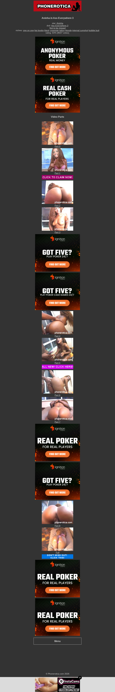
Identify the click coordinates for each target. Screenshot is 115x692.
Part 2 (57, 205)
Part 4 (57, 336)
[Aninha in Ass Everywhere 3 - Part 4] (57, 333)
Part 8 (57, 526)
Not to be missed (58, 28)
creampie (54, 30)
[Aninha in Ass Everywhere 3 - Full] (57, 550)
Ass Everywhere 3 (59, 25)
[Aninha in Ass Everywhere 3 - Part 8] (57, 523)
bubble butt (94, 30)
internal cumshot (80, 30)
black (46, 30)
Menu (57, 641)
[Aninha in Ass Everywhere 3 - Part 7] (57, 419)
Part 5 (57, 363)
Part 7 (57, 422)
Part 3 (57, 232)
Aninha (60, 23)
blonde (68, 30)
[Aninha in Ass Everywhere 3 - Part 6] (57, 393)
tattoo (62, 30)
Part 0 (57, 146)
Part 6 (57, 395)
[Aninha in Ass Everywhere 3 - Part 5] (57, 360)
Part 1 (57, 173)
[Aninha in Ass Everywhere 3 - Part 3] (57, 230)
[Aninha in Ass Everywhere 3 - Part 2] (57, 203)
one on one (28, 30)
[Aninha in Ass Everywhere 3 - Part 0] (57, 144)
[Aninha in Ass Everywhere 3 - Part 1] (57, 171)
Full (57, 552)
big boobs (39, 30)
